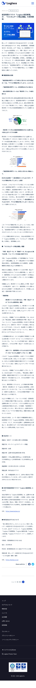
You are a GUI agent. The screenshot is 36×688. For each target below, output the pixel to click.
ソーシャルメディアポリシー (10, 639)
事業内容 (4, 609)
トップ (4, 600)
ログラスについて (7, 604)
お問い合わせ (6, 621)
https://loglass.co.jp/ (12, 560)
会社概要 (4, 617)
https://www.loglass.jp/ (13, 511)
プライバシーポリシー (8, 635)
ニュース (4, 613)
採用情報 (4, 625)
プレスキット (6, 631)
